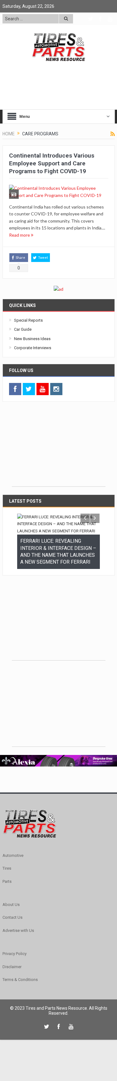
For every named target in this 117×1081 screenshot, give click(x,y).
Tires (6, 885)
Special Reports (28, 320)
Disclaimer (12, 983)
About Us (11, 921)
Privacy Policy (14, 970)
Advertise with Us (18, 947)
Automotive (12, 872)
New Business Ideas (32, 338)
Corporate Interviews (32, 347)
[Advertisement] (58, 447)
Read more (20, 235)
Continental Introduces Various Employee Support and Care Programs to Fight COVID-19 (51, 163)
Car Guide (23, 329)
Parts (7, 898)
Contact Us (12, 934)
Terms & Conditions (20, 996)
